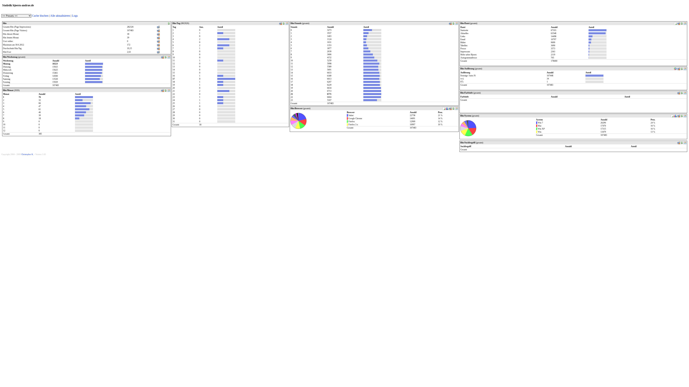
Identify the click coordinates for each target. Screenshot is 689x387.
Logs (75, 15)
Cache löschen (40, 15)
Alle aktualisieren (60, 15)
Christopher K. (27, 154)
